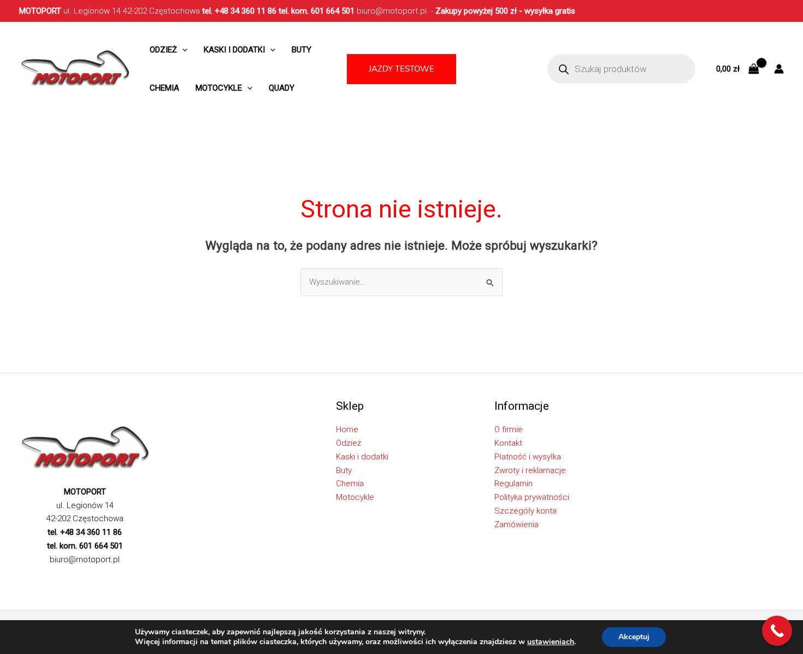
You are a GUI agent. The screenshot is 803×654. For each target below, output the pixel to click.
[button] (401, 69)
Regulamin (513, 483)
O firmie (508, 429)
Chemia (164, 88)
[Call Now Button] (777, 631)
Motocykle (355, 497)
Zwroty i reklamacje (530, 470)
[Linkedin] (90, 579)
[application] (182, 50)
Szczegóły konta (525, 511)
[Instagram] (57, 579)
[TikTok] (73, 579)
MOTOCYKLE (219, 88)
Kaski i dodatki (234, 50)
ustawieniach (550, 642)
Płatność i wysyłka (527, 457)
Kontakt (508, 443)
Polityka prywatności (531, 497)
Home (347, 429)
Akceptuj (634, 637)
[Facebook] (24, 579)
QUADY (281, 88)
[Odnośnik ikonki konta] (779, 69)
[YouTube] (106, 579)
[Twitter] (40, 579)
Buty (301, 50)
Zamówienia (516, 524)
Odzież (163, 50)
